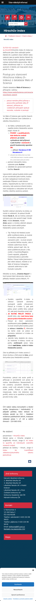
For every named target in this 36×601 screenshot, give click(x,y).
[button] (33, 570)
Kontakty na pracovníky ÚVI (14, 529)
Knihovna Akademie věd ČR (14, 495)
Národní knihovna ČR (12, 497)
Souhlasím (18, 584)
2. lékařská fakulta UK (12, 480)
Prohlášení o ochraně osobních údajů (23, 598)
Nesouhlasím (18, 589)
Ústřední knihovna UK (12, 493)
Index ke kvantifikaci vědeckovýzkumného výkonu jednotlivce (18, 452)
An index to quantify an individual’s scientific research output (18, 443)
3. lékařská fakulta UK (12, 483)
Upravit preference (18, 595)
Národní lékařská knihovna (14, 478)
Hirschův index (19, 436)
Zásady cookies (7, 598)
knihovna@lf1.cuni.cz (17, 527)
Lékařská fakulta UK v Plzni (14, 490)
